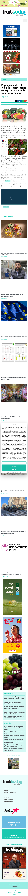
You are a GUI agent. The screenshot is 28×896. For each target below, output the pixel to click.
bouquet (6, 207)
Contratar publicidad (9, 801)
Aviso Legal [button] (14, 890)
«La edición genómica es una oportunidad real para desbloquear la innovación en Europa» (14, 728)
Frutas (4, 79)
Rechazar (14, 466)
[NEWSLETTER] (14, 832)
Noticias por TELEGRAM (14, 822)
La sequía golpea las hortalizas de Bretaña (14, 706)
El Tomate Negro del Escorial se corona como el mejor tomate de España (14, 713)
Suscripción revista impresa (10, 792)
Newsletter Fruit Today (10, 794)
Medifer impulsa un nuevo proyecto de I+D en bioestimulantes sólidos (14, 716)
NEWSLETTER (14, 835)
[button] (3, 20)
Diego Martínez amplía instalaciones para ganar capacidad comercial (14, 745)
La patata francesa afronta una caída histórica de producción (12, 703)
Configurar (14, 462)
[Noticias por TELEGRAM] (14, 819)
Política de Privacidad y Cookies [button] (14, 892)
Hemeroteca (7, 797)
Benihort (7, 181)
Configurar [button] (14, 894)
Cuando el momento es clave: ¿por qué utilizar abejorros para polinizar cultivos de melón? (14, 698)
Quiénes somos (7, 788)
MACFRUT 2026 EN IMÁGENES (13, 756)
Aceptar (14, 469)
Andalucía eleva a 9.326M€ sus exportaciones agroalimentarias (11, 709)
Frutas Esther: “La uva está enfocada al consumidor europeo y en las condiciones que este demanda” (13, 741)
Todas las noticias (8, 799)
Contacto (6, 790)
